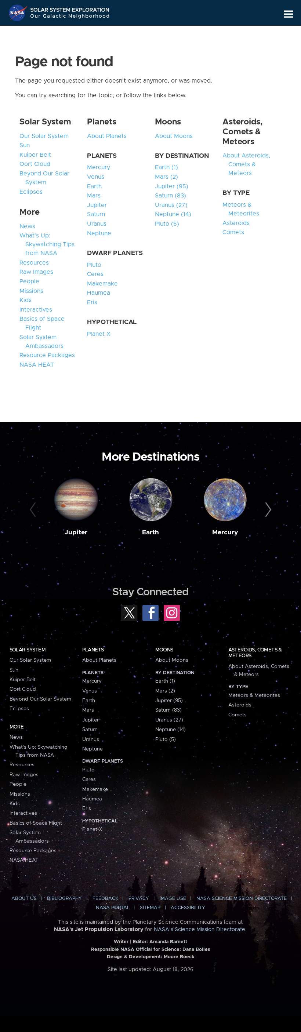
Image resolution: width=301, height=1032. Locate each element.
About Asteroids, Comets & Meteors (246, 164)
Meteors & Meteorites (240, 209)
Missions (31, 291)
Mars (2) (166, 177)
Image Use (173, 898)
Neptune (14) (173, 214)
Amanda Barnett (168, 942)
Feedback (105, 898)
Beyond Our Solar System (44, 178)
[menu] (288, 14)
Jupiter (97, 205)
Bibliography (64, 898)
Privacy (138, 898)
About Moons (174, 136)
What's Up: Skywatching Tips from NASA (47, 244)
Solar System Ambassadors (41, 341)
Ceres (95, 274)
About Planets (107, 136)
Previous (34, 509)
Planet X (98, 334)
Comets (233, 232)
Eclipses (31, 192)
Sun (24, 145)
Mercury (98, 167)
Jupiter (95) (171, 186)
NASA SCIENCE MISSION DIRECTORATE (241, 898)
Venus (95, 177)
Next (267, 509)
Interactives (35, 310)
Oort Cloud (34, 164)
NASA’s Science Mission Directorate (199, 929)
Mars (94, 196)
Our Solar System (44, 136)
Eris (92, 302)
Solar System (45, 122)
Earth (94, 186)
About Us (24, 898)
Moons (168, 122)
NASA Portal (113, 907)
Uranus (96, 224)
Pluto (94, 265)
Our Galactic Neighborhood (70, 17)
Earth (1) (166, 167)
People (29, 281)
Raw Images (36, 272)
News (27, 226)
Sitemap (150, 907)
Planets (101, 122)
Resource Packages (47, 355)
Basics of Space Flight (42, 323)
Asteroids (236, 223)
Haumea (98, 293)
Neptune (99, 233)
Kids (25, 300)
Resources (34, 263)
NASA (18, 13)
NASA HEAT (36, 365)
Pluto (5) (167, 224)
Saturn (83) (170, 196)
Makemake (102, 284)
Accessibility (188, 907)
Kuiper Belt (35, 155)
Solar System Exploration (70, 8)
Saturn (96, 214)
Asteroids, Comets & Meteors (242, 132)
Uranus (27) (171, 205)
